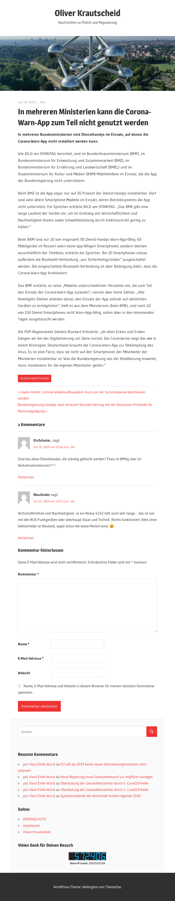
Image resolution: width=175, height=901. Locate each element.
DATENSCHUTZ (34, 819)
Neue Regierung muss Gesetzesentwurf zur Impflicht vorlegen (106, 776)
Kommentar (28, 574)
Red (42, 102)
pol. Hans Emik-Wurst (39, 764)
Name (23, 644)
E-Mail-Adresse (31, 658)
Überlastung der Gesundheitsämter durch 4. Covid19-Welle (104, 783)
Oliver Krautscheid (87, 13)
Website (24, 673)
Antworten (26, 477)
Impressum (31, 825)
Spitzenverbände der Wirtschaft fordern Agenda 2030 (100, 795)
